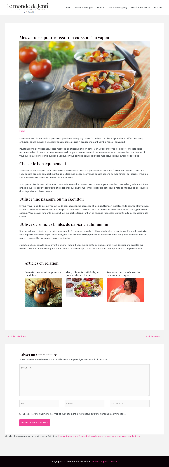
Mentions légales (99, 461)
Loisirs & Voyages (84, 7)
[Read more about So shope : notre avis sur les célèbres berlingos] (125, 289)
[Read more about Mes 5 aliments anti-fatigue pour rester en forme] (84, 287)
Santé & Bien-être (140, 7)
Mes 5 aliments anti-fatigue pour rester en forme (82, 273)
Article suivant (154, 336)
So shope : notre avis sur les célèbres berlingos (123, 273)
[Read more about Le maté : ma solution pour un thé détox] (43, 292)
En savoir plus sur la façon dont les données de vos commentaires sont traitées (99, 436)
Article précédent (16, 336)
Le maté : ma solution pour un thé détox (43, 273)
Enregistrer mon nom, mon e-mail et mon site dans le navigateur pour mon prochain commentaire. (74, 413)
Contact (114, 461)
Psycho (158, 7)
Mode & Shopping (118, 7)
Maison (100, 7)
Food (68, 7)
